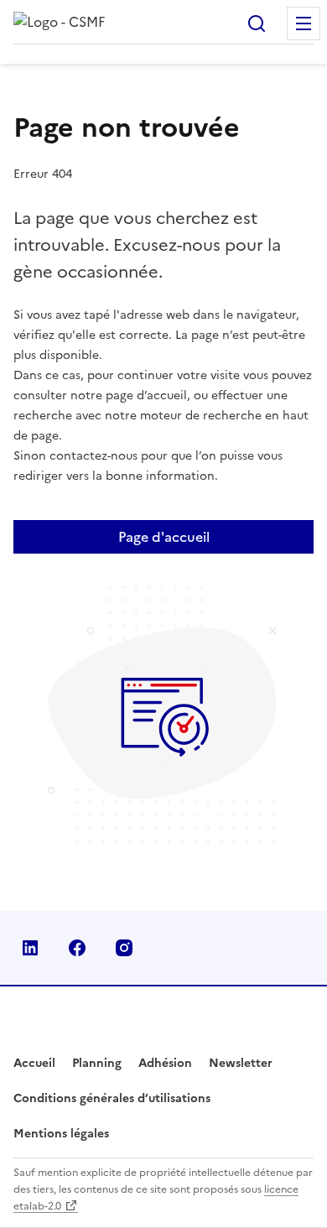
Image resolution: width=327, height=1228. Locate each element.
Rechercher (256, 23)
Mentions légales (61, 1133)
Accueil (34, 1063)
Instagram (124, 948)
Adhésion (165, 1063)
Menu (303, 23)
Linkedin (30, 948)
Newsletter (240, 1063)
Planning (97, 1063)
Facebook (77, 948)
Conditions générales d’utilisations (111, 1098)
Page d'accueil (164, 537)
